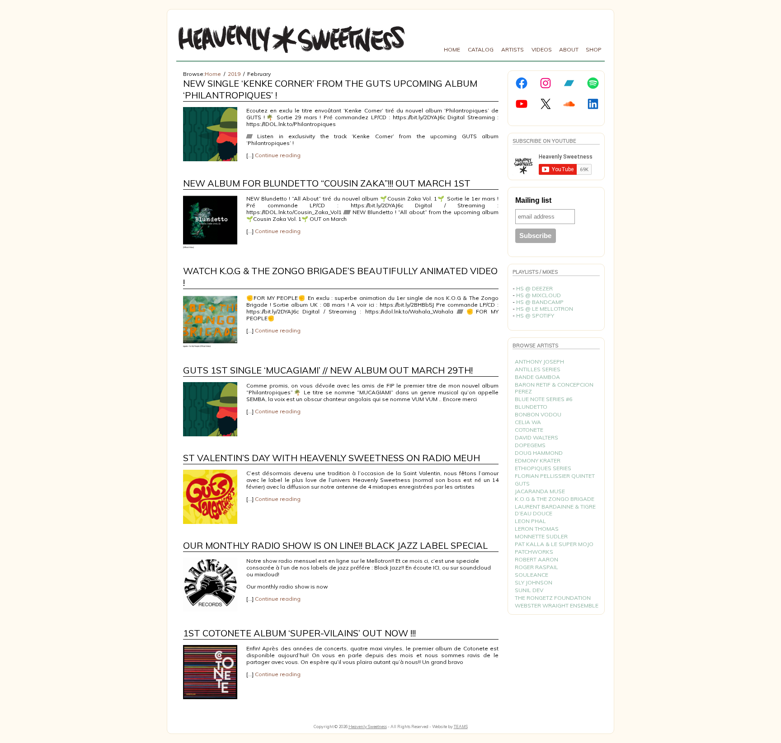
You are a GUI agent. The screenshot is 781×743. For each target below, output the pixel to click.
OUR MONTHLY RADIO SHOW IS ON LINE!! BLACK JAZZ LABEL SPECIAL (335, 545)
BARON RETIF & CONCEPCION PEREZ (554, 388)
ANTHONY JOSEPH (539, 361)
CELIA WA (528, 422)
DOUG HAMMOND (539, 452)
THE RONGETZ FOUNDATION (553, 597)
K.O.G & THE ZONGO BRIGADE (554, 498)
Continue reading (278, 155)
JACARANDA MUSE (540, 491)
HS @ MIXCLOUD (538, 295)
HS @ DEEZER (534, 288)
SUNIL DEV (529, 590)
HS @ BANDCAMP (540, 302)
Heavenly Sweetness (367, 726)
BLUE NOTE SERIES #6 (543, 399)
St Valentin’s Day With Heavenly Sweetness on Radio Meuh (331, 457)
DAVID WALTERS (536, 437)
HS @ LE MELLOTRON (544, 308)
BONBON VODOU (538, 414)
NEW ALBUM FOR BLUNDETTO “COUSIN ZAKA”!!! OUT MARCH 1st (326, 183)
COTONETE (529, 429)
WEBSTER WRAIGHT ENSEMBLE (556, 605)
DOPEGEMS (530, 445)
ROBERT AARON (536, 559)
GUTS (522, 483)
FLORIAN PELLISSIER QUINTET (555, 475)
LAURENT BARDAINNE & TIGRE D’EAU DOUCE (555, 510)
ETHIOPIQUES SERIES (543, 468)
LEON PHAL (530, 521)
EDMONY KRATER (537, 460)
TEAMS (461, 726)
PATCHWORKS (534, 551)
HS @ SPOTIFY (535, 315)
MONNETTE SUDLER (541, 536)
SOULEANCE (531, 574)
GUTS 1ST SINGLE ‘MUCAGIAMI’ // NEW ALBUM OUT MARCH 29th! (328, 370)
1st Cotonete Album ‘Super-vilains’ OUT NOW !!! (299, 633)
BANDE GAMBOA (537, 377)
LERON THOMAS (537, 528)
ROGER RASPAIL (536, 567)
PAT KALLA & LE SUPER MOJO (554, 544)
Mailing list (533, 200)
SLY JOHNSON (533, 582)
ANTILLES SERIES (537, 369)
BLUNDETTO (531, 406)
